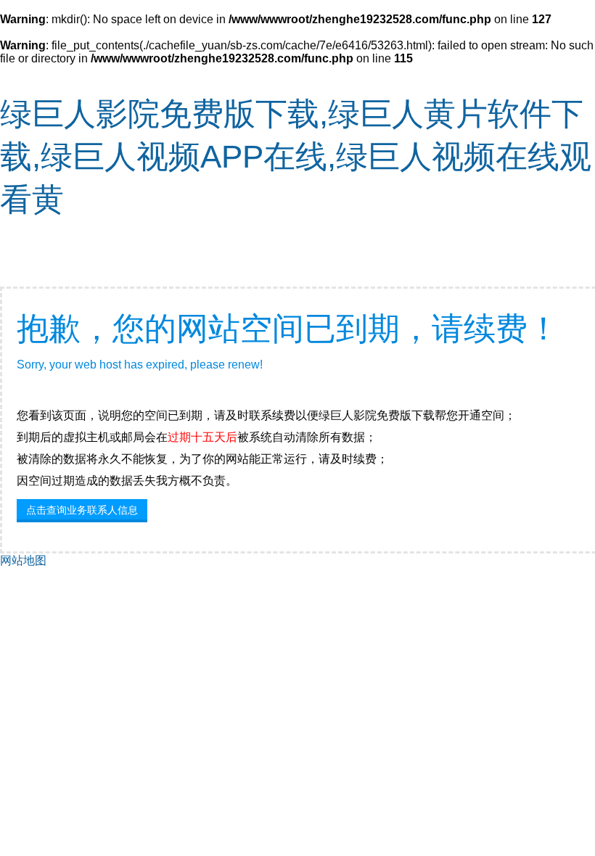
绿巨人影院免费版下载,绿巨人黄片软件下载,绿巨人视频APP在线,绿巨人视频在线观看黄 (295, 156)
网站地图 (23, 560)
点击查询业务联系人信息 (82, 510)
